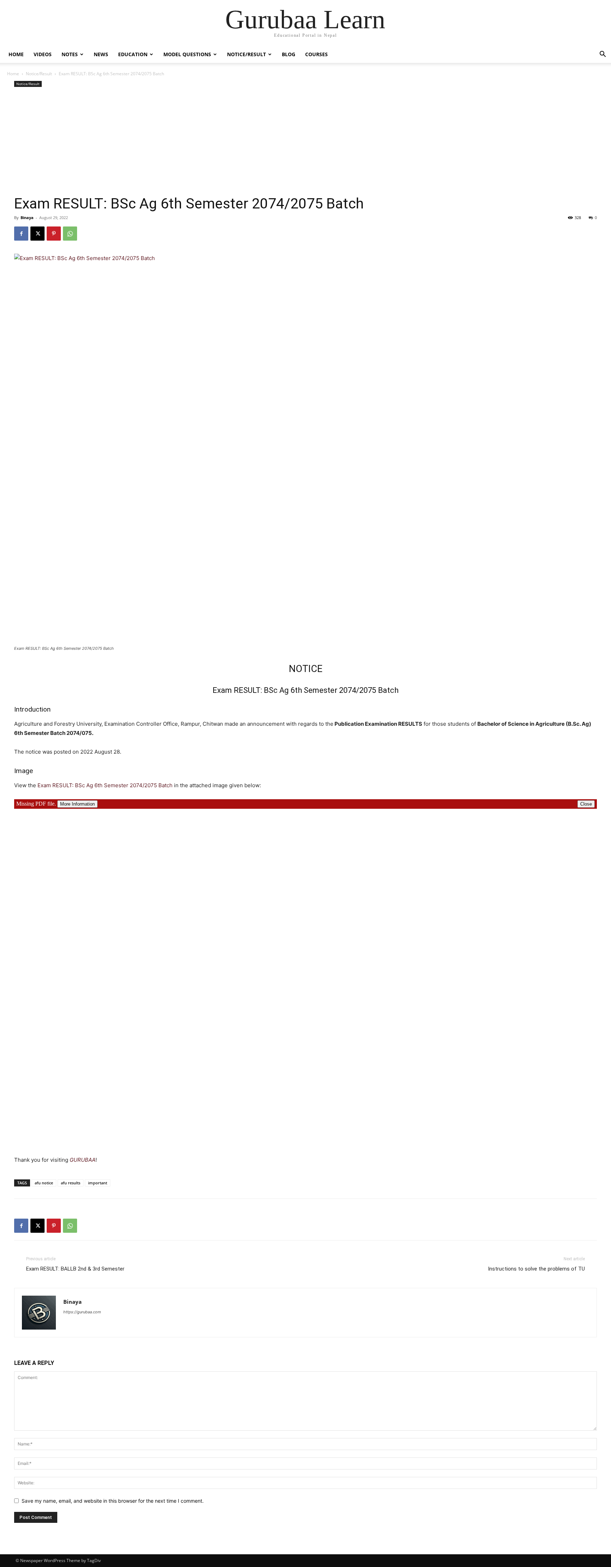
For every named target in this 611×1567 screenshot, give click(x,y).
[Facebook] (21, 233)
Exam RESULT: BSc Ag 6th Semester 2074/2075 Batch (105, 785)
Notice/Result (246, 54)
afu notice (44, 1182)
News (101, 54)
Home (16, 54)
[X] (37, 233)
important (97, 1182)
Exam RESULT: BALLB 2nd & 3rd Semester (75, 1269)
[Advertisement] (305, 141)
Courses (316, 54)
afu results (70, 1182)
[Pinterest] (54, 233)
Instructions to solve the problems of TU (536, 1269)
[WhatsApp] (70, 233)
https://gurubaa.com (82, 1311)
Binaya (27, 217)
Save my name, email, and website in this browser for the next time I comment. (113, 1501)
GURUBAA (82, 1159)
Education (132, 54)
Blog (288, 54)
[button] (602, 55)
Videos (43, 54)
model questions (187, 54)
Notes (70, 54)
